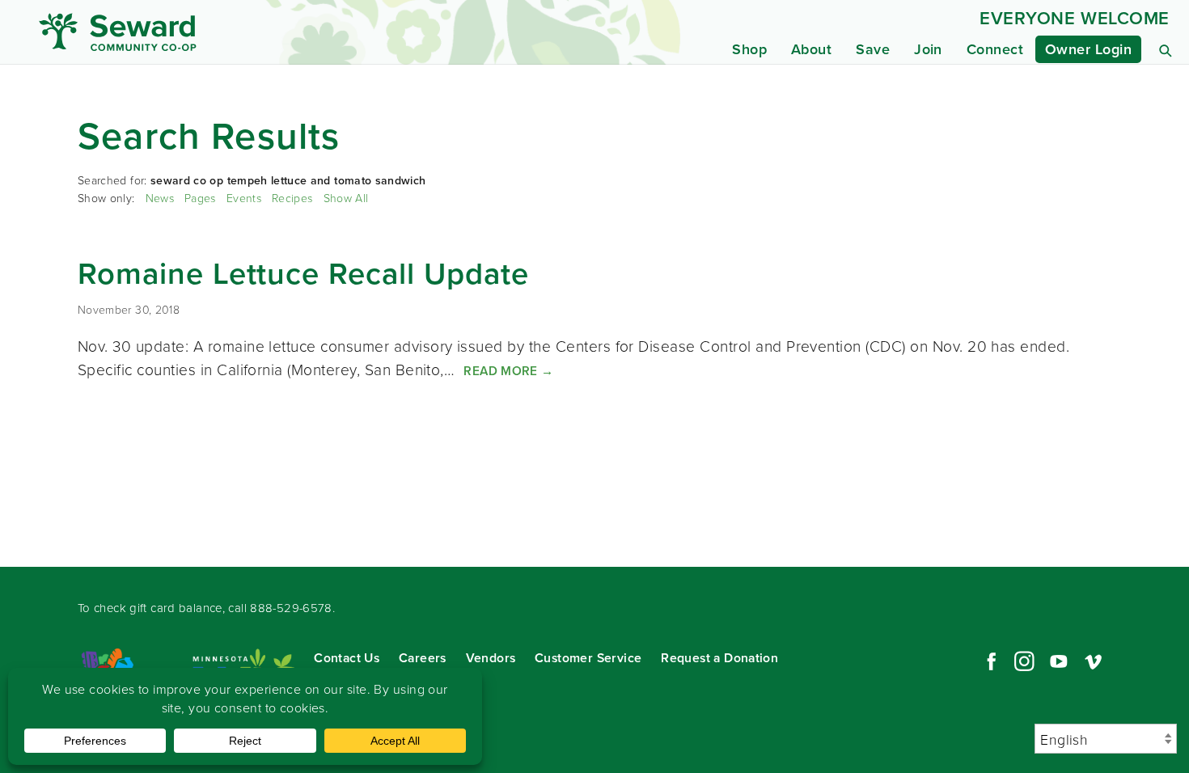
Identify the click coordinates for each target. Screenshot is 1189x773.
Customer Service (588, 657)
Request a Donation (719, 657)
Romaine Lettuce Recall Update (303, 273)
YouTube (1059, 661)
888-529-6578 (291, 607)
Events (243, 197)
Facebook (989, 661)
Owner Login (1088, 49)
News (160, 197)
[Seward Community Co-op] (187, 32)
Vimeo (1093, 661)
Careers (422, 657)
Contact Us (346, 657)
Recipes (292, 197)
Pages (200, 197)
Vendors (491, 657)
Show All (346, 197)
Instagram (1024, 661)
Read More (508, 370)
